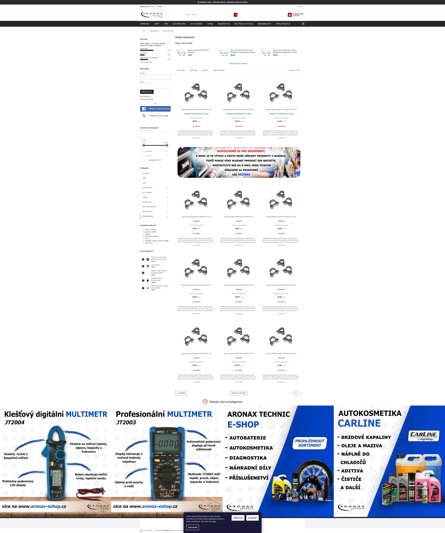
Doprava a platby (150, 232)
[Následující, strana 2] (296, 393)
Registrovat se (145, 7)
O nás (147, 238)
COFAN (145, 197)
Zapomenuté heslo (146, 99)
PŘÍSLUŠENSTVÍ (148, 216)
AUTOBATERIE (147, 188)
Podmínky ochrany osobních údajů (156, 241)
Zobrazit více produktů (238, 63)
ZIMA (144, 183)
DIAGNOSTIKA (147, 202)
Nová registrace (145, 96)
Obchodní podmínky (152, 236)
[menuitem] (145, 24)
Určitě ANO (144, 48)
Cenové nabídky (150, 229)
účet (160, 7)
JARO (144, 178)
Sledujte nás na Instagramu (225, 402)
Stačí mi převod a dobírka (149, 58)
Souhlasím (252, 518)
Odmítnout (238, 518)
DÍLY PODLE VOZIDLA (149, 207)
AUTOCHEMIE (147, 192)
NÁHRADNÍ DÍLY (147, 211)
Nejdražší (205, 70)
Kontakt (147, 234)
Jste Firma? (149, 243)
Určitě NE (143, 53)
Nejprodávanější (218, 70)
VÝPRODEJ (146, 173)
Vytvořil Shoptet (147, 530)
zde (214, 521)
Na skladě (156, 151)
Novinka (156, 156)
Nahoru (182, 393)
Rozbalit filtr (154, 160)
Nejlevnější (193, 70)
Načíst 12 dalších (239, 393)
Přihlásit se (147, 92)
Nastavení (192, 527)
